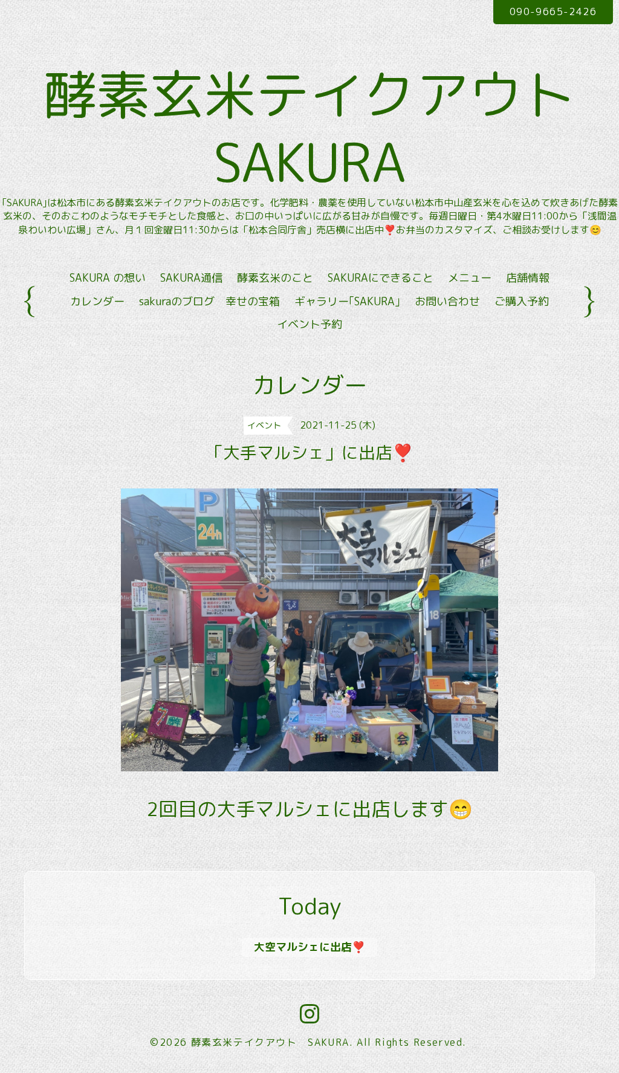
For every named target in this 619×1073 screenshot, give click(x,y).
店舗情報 (527, 277)
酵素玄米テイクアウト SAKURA (270, 1042)
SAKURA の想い (108, 277)
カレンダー (97, 301)
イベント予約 (309, 324)
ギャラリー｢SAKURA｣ (347, 301)
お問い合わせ (447, 301)
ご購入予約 (521, 301)
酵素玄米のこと (275, 277)
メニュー (469, 277)
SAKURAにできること (380, 277)
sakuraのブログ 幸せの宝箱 (209, 301)
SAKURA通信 (191, 277)
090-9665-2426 (553, 11)
